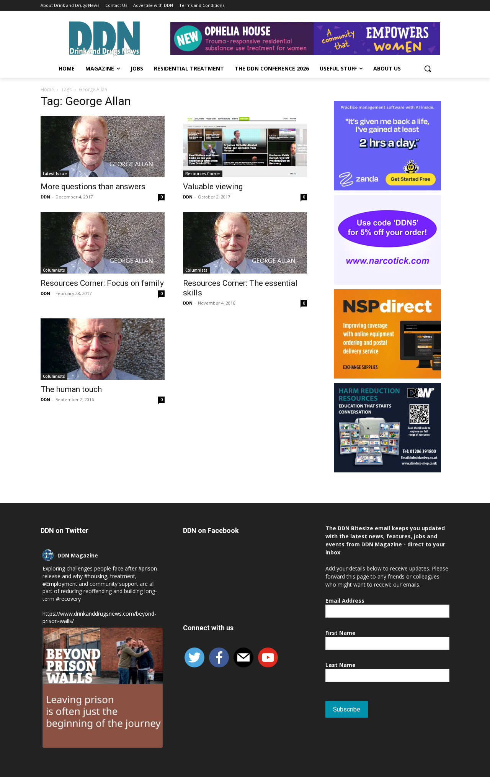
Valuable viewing (213, 186)
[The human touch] (103, 349)
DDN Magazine (77, 555)
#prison (147, 568)
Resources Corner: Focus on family (102, 283)
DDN (45, 197)
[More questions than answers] (103, 146)
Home (47, 89)
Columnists (54, 270)
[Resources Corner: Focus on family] (103, 243)
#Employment (59, 583)
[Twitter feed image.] (102, 688)
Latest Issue (55, 173)
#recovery (68, 598)
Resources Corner (202, 173)
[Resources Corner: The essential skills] (245, 243)
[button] (427, 68)
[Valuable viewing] (245, 146)
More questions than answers (93, 186)
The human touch (71, 389)
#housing (95, 576)
